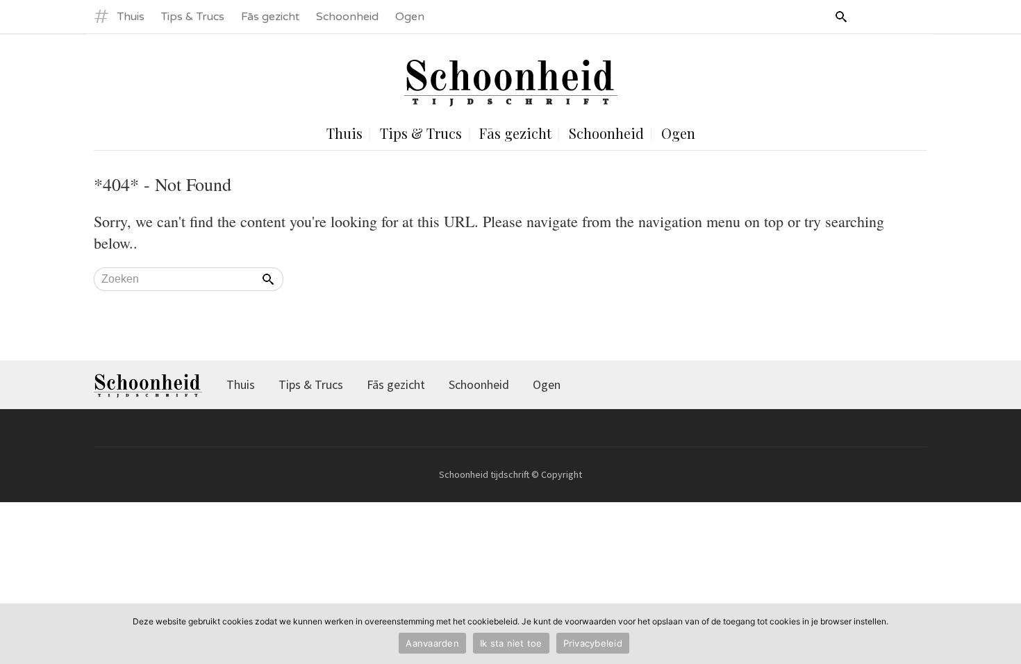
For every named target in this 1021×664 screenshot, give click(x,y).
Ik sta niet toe (511, 643)
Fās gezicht (270, 17)
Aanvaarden (432, 643)
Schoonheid (347, 17)
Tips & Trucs (192, 17)
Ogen (409, 17)
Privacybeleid (592, 643)
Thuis (130, 17)
